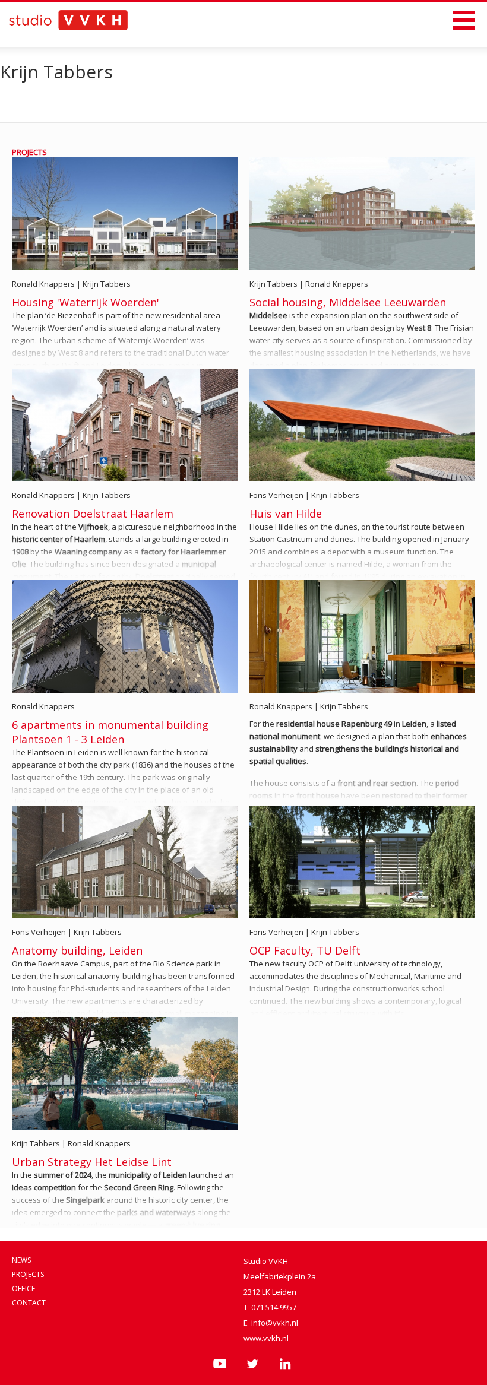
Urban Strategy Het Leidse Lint (92, 1162)
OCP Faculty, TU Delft (304, 950)
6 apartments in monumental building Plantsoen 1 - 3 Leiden (110, 732)
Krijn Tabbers (107, 283)
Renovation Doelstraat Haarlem (92, 513)
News (21, 1260)
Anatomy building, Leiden (77, 950)
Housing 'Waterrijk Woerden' (85, 302)
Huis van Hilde (285, 513)
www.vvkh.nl (266, 1338)
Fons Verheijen (276, 495)
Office (23, 1288)
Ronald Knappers (43, 283)
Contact (29, 1303)
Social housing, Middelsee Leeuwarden (347, 302)
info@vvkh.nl (274, 1322)
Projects (28, 1274)
